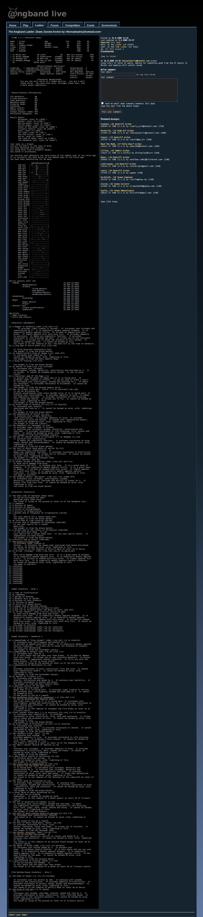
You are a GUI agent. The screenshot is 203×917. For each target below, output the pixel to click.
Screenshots (109, 25)
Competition (72, 25)
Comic (91, 25)
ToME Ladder (121, 47)
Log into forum (147, 74)
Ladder (39, 25)
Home (12, 25)
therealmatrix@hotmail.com (136, 61)
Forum (55, 25)
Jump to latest (108, 56)
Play (25, 25)
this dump (111, 42)
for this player (113, 49)
